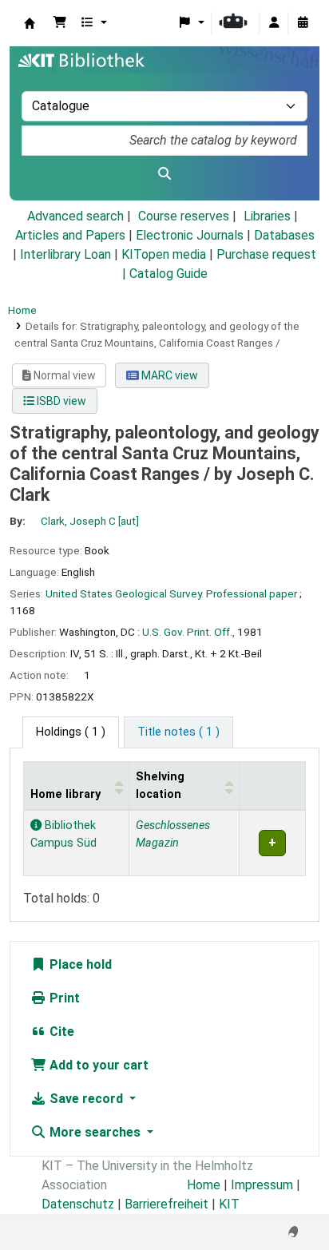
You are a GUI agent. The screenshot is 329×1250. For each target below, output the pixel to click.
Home (22, 310)
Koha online (29, 23)
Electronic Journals (190, 235)
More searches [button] (95, 1132)
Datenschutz (78, 1204)
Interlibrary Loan (65, 254)
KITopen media (163, 254)
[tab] (178, 732)
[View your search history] (302, 23)
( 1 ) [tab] (70, 732)
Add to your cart (97, 1065)
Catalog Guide (168, 273)
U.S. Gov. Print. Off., (188, 631)
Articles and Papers (70, 235)
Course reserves (183, 216)
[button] (59, 23)
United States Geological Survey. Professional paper (171, 593)
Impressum (262, 1184)
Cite (60, 1031)
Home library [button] (65, 794)
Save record (86, 1098)
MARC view (168, 375)
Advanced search (75, 216)
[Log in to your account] (273, 23)
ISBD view (60, 401)
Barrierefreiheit (166, 1204)
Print (63, 998)
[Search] (164, 174)
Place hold (79, 964)
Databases (284, 235)
